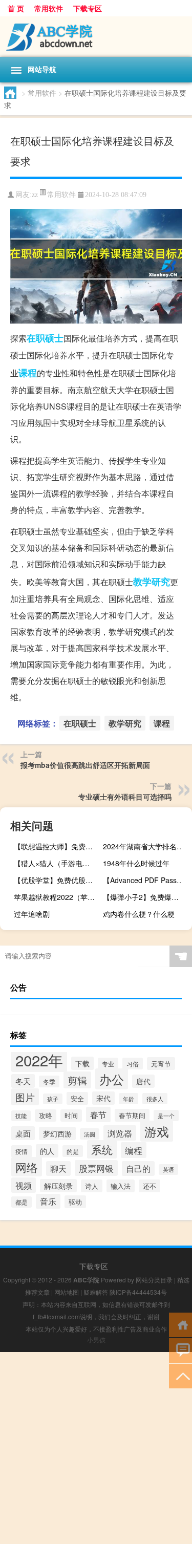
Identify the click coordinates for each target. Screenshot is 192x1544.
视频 (23, 1185)
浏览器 (120, 1133)
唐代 (143, 1081)
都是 (21, 1202)
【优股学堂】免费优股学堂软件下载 (57, 880)
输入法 (121, 1186)
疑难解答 (95, 1292)
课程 (27, 372)
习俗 (132, 1063)
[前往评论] (180, 1349)
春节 (98, 1114)
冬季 (49, 1081)
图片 (25, 1097)
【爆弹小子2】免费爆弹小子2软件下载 (146, 897)
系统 (102, 1149)
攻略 (45, 1115)
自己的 (138, 1168)
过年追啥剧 (32, 914)
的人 (47, 1151)
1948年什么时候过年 (136, 863)
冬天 (23, 1081)
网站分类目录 (154, 1279)
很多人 (154, 1099)
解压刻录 (58, 1186)
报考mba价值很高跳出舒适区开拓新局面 (85, 765)
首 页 (16, 8)
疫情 (21, 1151)
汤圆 (89, 1134)
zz (35, 195)
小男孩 (96, 1339)
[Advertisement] (96, 1448)
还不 (149, 1186)
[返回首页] (180, 1324)
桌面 (23, 1133)
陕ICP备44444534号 (138, 1292)
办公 (111, 1079)
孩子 (52, 1099)
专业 (108, 1063)
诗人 (91, 1186)
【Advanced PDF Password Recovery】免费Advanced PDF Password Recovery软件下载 (146, 880)
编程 (133, 1150)
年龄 (128, 1099)
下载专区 (87, 8)
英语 (168, 1169)
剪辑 (77, 1080)
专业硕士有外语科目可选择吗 (125, 796)
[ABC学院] (96, 36)
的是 (73, 1151)
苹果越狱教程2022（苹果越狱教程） (57, 897)
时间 (71, 1115)
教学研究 (151, 581)
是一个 (166, 1115)
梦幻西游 (57, 1133)
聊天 (58, 1168)
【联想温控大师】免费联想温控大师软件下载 (57, 846)
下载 (82, 1063)
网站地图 (66, 1292)
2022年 (39, 1059)
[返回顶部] (180, 1375)
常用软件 (48, 8)
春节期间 (132, 1115)
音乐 (48, 1201)
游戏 (156, 1131)
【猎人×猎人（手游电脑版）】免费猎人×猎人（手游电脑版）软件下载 (57, 863)
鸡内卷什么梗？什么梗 (139, 914)
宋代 (103, 1098)
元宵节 (161, 1063)
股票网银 (96, 1168)
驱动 (75, 1202)
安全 (77, 1098)
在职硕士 (45, 338)
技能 (21, 1116)
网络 (26, 1167)
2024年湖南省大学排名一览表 (146, 846)
